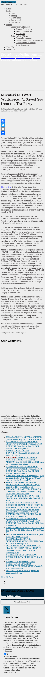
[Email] (22, 129)
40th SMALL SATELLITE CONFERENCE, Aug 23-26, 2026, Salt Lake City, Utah (22, 453)
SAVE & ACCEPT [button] (11, 672)
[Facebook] (22, 121)
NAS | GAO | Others (19, 36)
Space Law (15, 22)
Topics (8, 11)
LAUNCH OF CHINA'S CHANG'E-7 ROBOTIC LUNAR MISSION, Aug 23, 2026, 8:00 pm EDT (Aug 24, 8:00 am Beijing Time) (25, 460)
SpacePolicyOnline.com (20, 27)
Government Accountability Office (29, 40)
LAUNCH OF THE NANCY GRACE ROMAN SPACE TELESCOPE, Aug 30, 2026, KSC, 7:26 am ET (23, 514)
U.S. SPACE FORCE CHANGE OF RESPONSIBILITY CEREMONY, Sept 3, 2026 (24, 557)
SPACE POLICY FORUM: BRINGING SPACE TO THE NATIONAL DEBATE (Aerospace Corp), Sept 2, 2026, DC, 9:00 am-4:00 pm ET (23, 549)
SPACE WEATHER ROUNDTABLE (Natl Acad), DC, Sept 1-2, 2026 (24, 535)
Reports (9, 25)
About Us (10, 47)
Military (14, 15)
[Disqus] (22, 378)
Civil (13, 13)
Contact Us (10, 49)
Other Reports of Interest (26, 43)
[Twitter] (22, 125)
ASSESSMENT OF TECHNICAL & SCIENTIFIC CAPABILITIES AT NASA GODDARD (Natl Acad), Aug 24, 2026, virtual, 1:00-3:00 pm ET (24, 469)
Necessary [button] (8, 652)
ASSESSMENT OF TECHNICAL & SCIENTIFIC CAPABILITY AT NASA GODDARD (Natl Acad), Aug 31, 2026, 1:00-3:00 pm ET (25, 522)
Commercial (16, 18)
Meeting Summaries (24, 31)
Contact (10, 596)
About (3, 596)
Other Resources (22, 45)
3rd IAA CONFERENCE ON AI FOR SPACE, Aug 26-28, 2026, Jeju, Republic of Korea (24, 498)
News (8, 9)
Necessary (10, 654)
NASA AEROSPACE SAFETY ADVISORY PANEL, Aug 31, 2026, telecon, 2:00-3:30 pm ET (25, 530)
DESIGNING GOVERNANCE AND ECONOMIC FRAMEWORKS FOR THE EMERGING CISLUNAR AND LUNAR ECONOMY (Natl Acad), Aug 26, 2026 (24, 506)
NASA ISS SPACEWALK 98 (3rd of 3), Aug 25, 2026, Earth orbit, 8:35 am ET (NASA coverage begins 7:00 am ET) (25, 478)
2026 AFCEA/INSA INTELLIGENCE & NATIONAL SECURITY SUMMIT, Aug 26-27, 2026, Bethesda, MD (23, 491)
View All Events (7, 577)
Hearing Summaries (24, 29)
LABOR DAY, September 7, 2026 (20, 562)
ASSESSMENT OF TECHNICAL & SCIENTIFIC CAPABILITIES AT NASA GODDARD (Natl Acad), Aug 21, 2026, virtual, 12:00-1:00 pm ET (24, 445)
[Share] (22, 133)
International (16, 20)
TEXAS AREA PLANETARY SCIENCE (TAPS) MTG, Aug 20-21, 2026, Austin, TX (24, 438)
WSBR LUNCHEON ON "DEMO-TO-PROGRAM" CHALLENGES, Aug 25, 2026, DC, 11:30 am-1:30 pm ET (23, 484)
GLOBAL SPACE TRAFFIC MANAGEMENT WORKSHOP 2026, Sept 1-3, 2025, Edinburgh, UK (24, 541)
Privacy (18, 596)
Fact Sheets (20, 34)
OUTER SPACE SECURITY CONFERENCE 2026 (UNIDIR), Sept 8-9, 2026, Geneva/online (24, 566)
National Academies (24, 38)
